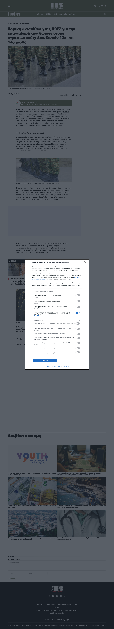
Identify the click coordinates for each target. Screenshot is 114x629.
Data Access (57, 366)
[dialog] (57, 315)
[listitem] (57, 291)
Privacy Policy (66, 366)
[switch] (78, 295)
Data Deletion (47, 366)
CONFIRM (45, 360)
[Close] (85, 262)
